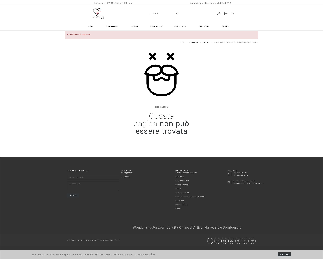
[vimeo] (246, 241)
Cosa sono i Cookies (145, 254)
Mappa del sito (181, 205)
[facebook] (210, 241)
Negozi (178, 208)
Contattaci (179, 201)
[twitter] (217, 241)
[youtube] (231, 241)
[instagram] (253, 241)
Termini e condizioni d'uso (186, 173)
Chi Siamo (179, 177)
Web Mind (98, 240)
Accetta (284, 254)
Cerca (176, 13)
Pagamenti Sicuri (182, 181)
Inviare (72, 195)
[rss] (224, 241)
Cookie (178, 189)
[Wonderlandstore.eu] (97, 13)
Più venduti (125, 177)
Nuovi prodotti (127, 173)
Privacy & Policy (181, 185)
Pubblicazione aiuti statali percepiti (189, 197)
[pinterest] (238, 241)
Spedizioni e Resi (182, 193)
